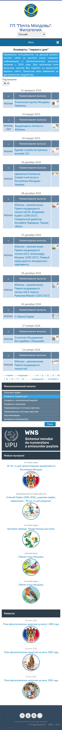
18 (23, 379)
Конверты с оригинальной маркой (20, 400)
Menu (31, 42)
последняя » (53, 379)
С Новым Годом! (24, 316)
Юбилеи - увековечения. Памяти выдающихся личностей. (29, 365)
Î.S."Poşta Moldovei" (37, 725)
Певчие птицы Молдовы (31, 557)
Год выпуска (10, 79)
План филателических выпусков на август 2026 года (31, 624)
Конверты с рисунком (14, 404)
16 (12, 379)
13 (53, 376)
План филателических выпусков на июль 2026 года (31, 652)
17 (18, 379)
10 (37, 376)
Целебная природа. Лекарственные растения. (31, 528)
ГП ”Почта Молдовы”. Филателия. (31, 27)
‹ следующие (22, 376)
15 (7, 379)
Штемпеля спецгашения (16, 419)
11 (42, 376)
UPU (57, 725)
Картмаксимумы (12, 415)
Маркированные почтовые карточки (21, 408)
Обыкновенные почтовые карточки (21, 412)
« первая (9, 376)
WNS (50, 725)
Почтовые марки (12, 392)
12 (48, 376)
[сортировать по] (8, 96)
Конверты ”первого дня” (16, 396)
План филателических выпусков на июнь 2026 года (31, 680)
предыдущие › (38, 379)
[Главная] (31, 10)
